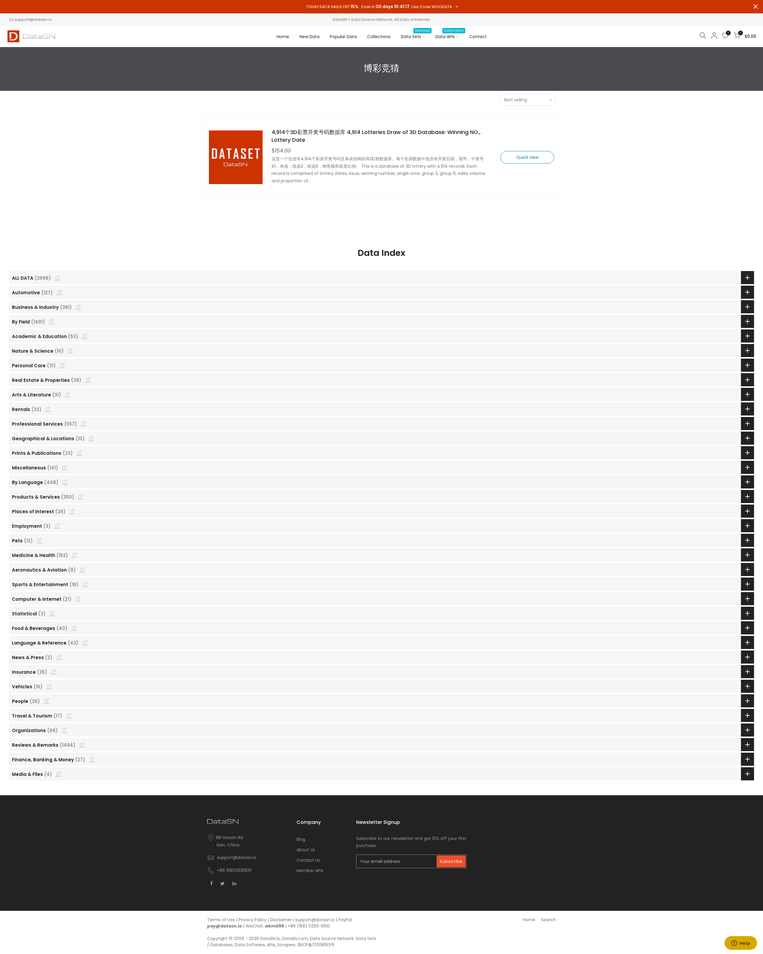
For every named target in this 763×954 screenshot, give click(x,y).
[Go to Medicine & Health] (74, 555)
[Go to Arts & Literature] (67, 394)
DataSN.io (270, 938)
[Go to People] (46, 700)
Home (283, 37)
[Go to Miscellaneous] (64, 467)
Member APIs (310, 871)
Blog (301, 839)
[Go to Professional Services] (83, 423)
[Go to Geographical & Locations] (91, 438)
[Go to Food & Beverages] (74, 627)
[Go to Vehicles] (49, 686)
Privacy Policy (252, 920)
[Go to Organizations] (64, 730)
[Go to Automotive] (59, 292)
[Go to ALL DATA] (57, 277)
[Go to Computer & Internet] (78, 598)
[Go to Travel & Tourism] (68, 715)
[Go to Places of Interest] (72, 511)
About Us (306, 850)
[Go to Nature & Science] (70, 350)
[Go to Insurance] (53, 671)
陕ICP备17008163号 (316, 945)
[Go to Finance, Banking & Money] (91, 759)
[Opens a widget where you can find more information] (740, 943)
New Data (310, 37)
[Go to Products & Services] (80, 496)
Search (548, 920)
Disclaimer (281, 920)
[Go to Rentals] (48, 409)
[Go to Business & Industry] (78, 306)
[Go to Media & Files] (58, 773)
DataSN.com (295, 938)
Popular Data (343, 37)
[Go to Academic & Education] (84, 336)
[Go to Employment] (57, 525)
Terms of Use (221, 920)
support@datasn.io (33, 19)
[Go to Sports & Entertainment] (85, 584)
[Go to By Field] (51, 321)
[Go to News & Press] (59, 657)
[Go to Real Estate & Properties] (88, 379)
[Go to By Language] (65, 482)
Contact (478, 37)
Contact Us (308, 860)
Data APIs (449, 34)
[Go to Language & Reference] (85, 642)
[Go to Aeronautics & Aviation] (82, 569)
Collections (378, 37)
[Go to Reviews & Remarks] (82, 744)
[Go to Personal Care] (62, 365)
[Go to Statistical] (52, 613)
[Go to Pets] (39, 540)
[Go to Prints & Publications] (79, 452)
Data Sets (415, 34)
